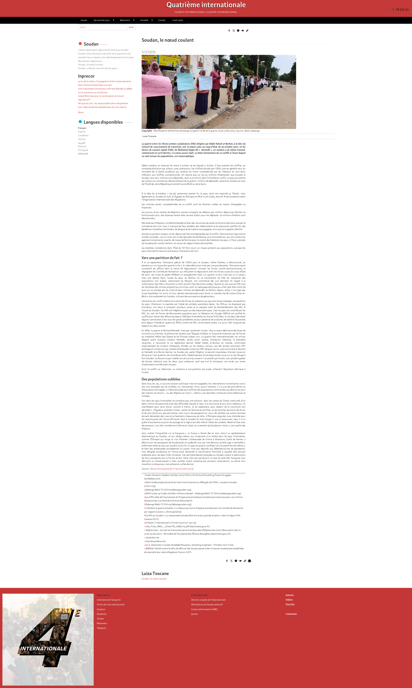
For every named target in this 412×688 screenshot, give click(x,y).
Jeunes (194, 614)
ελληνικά (83, 153)
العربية (81, 142)
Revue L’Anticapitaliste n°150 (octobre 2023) (171, 468)
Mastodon (102, 623)
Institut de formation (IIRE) (204, 609)
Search (131, 27)
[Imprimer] (249, 560)
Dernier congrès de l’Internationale (208, 599)
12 (151, 410)
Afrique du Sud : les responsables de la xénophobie (103, 103)
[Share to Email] (242, 30)
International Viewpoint (109, 599)
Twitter (100, 618)
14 (244, 445)
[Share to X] (233, 30)
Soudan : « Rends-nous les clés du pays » (98, 68)
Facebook (101, 614)
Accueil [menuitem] (84, 20)
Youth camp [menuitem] (177, 20)
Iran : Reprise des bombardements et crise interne (102, 107)
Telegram (101, 628)
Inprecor (101, 609)
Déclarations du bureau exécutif (207, 604)
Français (82, 128)
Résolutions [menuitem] (123, 21)
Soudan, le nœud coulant (90, 64)
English (81, 131)
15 (170, 461)
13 (229, 425)
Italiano (82, 139)
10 (163, 392)
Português (83, 150)
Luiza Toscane (149, 136)
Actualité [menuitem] (142, 21)
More (80, 112)
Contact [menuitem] (161, 20)
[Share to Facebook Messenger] (238, 30)
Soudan (148, 52)
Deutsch (82, 146)
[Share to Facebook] (229, 30)
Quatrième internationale (206, 5)
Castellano (83, 135)
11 (191, 392)
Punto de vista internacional (111, 604)
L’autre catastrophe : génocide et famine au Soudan (103, 49)
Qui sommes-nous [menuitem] (100, 21)
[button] (247, 30)
